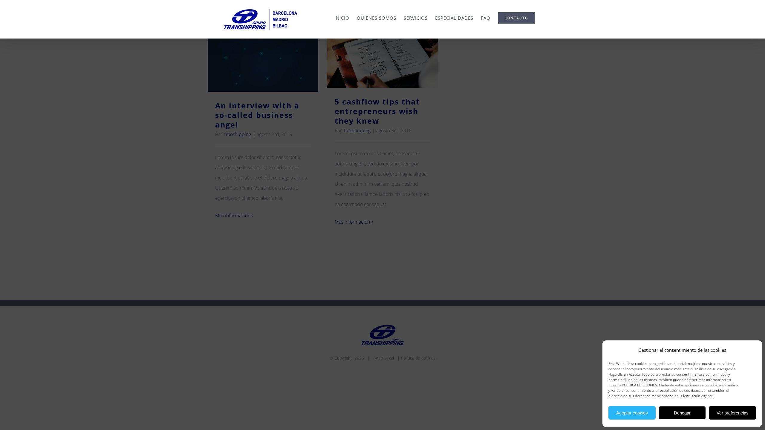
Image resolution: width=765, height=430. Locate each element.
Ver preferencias (733, 412)
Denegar (682, 412)
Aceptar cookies (632, 412)
